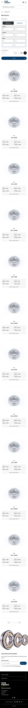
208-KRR (14, 601)
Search (14, 45)
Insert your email (5, 660)
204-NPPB (14, 323)
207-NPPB (14, 555)
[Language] (23, 2)
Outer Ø (4, 32)
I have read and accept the (12, 666)
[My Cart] (25, 2)
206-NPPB (14, 509)
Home (2, 11)
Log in (10, 101)
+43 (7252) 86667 (5, 694)
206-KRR (14, 462)
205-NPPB (14, 416)
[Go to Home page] (7, 2)
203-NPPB (14, 230)
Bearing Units (7, 11)
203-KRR (14, 184)
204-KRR (14, 277)
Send (22, 663)
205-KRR (14, 369)
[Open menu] (2, 2)
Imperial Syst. (20, 23)
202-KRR (14, 137)
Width (3, 38)
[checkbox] (25, 53)
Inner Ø (3, 26)
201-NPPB (14, 91)
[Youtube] (14, 697)
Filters (14, 58)
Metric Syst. (8, 23)
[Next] (19, 622)
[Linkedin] (12, 697)
